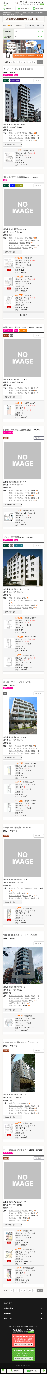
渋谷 (18, 1003)
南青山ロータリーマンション (16, 327)
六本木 (27, 240)
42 (34, 62)
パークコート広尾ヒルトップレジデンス (21, 1042)
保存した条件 (40, 8)
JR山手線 (12, 598)
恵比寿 (19, 1103)
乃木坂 (27, 490)
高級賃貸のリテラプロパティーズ (12, 12)
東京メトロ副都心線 (16, 605)
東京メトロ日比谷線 (16, 140)
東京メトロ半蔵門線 (16, 135)
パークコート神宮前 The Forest (17, 827)
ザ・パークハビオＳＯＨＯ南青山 (18, 69)
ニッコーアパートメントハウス (17, 682)
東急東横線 (13, 1006)
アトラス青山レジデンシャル (16, 1150)
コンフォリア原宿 (11, 537)
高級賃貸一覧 (26, 12)
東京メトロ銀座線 (37, 12)
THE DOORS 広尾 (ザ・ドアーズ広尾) (20, 935)
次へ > (40, 62)
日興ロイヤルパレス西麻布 (15, 430)
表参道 (25, 133)
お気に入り (25, 8)
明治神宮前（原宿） (31, 600)
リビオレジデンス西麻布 (14, 177)
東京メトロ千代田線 (16, 138)
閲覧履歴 (9, 8)
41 (30, 62)
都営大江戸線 (13, 243)
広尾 (26, 140)
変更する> (40, 31)
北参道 (27, 605)
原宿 (18, 598)
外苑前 (25, 746)
